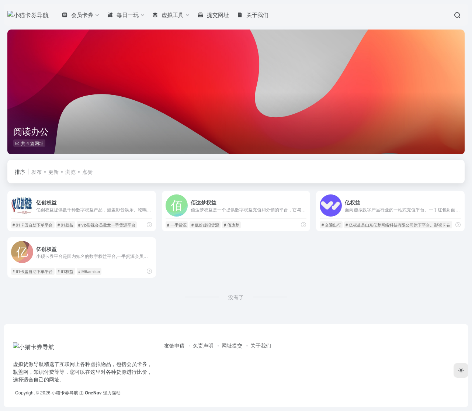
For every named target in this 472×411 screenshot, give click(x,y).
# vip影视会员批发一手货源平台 (106, 225)
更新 (53, 171)
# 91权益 (65, 225)
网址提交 (232, 345)
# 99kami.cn (89, 271)
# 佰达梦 (231, 225)
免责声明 (203, 345)
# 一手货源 (177, 225)
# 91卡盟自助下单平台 (33, 225)
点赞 (87, 171)
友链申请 (174, 345)
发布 (36, 171)
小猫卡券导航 (65, 392)
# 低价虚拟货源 (205, 225)
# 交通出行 (331, 225)
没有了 (236, 297)
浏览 (70, 171)
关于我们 (260, 345)
